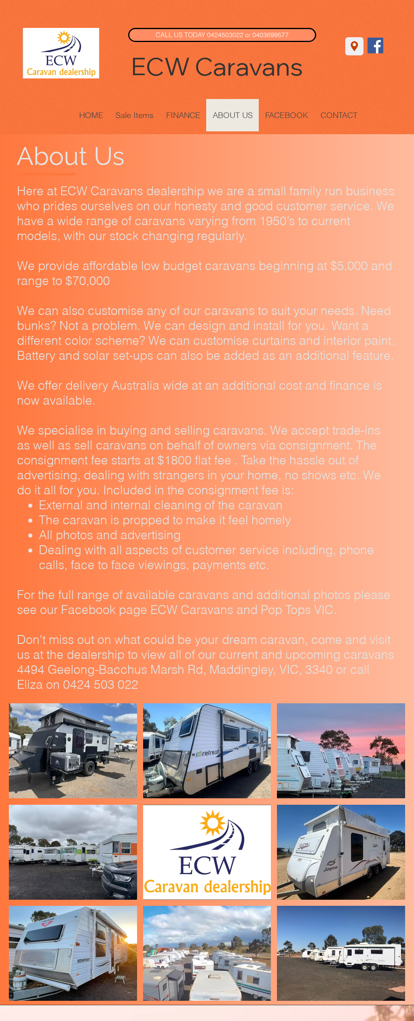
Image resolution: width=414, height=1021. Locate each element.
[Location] (354, 46)
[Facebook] (375, 45)
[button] (73, 750)
